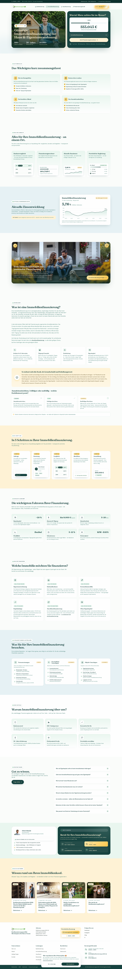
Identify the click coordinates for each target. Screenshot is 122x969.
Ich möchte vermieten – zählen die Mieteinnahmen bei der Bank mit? (74, 799)
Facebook (87, 930)
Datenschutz (63, 951)
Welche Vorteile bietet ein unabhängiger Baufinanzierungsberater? (71, 904)
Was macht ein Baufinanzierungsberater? (96, 903)
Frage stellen (16, 782)
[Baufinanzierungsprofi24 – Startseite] (19, 6)
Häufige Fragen (15, 954)
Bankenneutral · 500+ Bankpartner (88, 1)
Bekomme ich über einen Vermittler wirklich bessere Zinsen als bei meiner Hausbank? (79, 805)
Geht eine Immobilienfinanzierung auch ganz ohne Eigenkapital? (73, 774)
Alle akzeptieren (70, 964)
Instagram (87, 932)
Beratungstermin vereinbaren (71, 932)
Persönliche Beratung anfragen (97, 277)
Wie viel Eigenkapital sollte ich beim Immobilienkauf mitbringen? (73, 768)
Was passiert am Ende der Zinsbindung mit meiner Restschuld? (73, 811)
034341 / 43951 (16, 1)
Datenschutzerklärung (48, 960)
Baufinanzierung (40, 6)
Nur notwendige (52, 964)
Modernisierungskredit (79, 6)
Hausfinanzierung (67, 6)
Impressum (62, 949)
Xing (86, 935)
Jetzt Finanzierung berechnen (88, 40)
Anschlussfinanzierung (38, 340)
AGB (20, 967)
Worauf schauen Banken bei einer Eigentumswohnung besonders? (73, 793)
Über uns (14, 949)
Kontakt (13, 957)
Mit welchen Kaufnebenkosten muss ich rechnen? (69, 787)
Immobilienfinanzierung (53, 6)
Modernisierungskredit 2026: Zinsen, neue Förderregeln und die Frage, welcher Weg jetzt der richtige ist (48, 905)
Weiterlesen (16, 910)
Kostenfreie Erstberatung (104, 1)
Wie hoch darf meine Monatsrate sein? (66, 781)
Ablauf (13, 951)
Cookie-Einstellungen (33, 967)
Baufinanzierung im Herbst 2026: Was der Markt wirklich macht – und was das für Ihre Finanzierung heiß (23, 905)
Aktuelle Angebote (103, 6)
